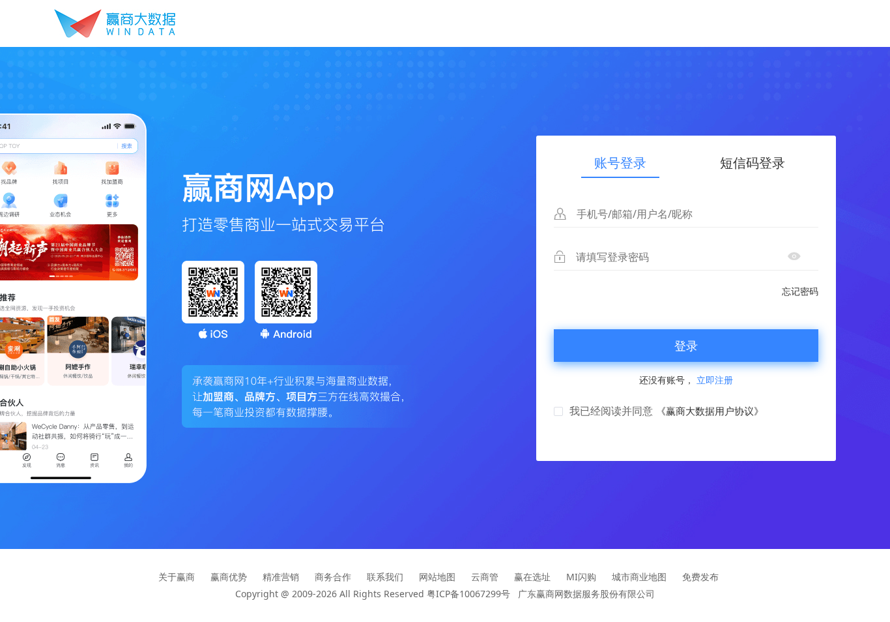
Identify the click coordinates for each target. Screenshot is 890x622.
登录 (686, 345)
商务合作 (333, 576)
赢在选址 (532, 576)
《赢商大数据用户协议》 (710, 410)
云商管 (484, 576)
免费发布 (700, 576)
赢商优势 (228, 576)
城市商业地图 (639, 576)
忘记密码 (800, 291)
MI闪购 (581, 576)
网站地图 (437, 576)
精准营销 (281, 576)
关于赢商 (176, 576)
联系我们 (385, 576)
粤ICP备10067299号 (468, 593)
